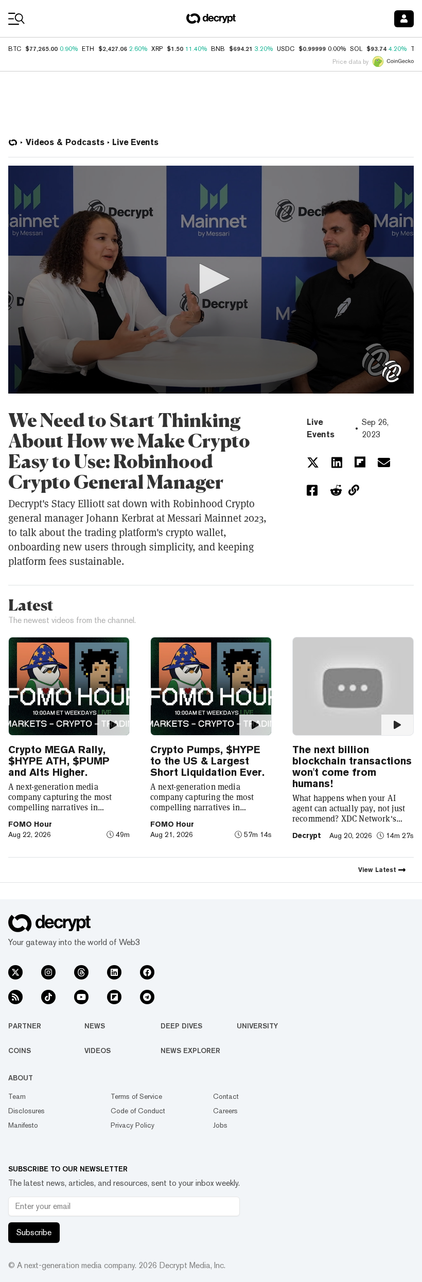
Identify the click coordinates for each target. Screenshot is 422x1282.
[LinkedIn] (114, 972)
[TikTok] (48, 997)
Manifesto (23, 1125)
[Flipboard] (114, 997)
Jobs (220, 1125)
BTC (14, 48)
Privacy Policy (132, 1125)
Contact (226, 1096)
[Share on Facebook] (312, 490)
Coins (19, 1050)
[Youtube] (81, 997)
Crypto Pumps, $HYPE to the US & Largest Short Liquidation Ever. (207, 760)
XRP (157, 48)
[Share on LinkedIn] (336, 462)
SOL (356, 48)
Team (17, 1096)
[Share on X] (313, 462)
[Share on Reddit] (336, 490)
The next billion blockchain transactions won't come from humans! (352, 766)
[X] (15, 972)
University (257, 1026)
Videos (97, 1050)
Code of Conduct (138, 1111)
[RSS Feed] (15, 997)
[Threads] (81, 972)
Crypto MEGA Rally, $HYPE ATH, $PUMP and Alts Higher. (59, 760)
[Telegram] (147, 997)
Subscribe (33, 1232)
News (94, 1026)
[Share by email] (384, 462)
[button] (211, 278)
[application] (211, 280)
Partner (24, 1026)
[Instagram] (48, 972)
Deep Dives (181, 1026)
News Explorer (190, 1050)
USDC (285, 48)
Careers (225, 1111)
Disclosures (26, 1111)
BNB (218, 48)
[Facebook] (147, 972)
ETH (88, 48)
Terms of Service (136, 1096)
